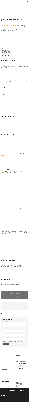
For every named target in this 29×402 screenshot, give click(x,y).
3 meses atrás (19, 365)
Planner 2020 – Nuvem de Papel (6, 55)
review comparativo (5, 137)
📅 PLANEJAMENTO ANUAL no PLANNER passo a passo (15, 293)
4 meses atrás (19, 378)
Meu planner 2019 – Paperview (6, 54)
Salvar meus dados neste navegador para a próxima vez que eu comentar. (12, 341)
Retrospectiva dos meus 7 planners (6, 51)
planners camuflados (24, 208)
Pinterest (22, 392)
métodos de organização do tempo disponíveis (10, 25)
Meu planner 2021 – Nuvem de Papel (7, 56)
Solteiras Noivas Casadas (19, 384)
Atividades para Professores (19, 383)
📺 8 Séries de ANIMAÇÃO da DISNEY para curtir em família (13, 297)
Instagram (13, 283)
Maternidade (18, 296)
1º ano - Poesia (14, 392)
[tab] (16, 361)
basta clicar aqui (13, 80)
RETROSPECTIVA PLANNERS (5, 50)
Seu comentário (5, 321)
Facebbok (18, 283)
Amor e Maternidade (18, 381)
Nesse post (2, 172)
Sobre (3, 392)
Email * (17, 351)
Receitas (17, 386)
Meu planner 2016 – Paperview (6, 52)
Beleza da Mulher (18, 382)
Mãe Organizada (18, 385)
